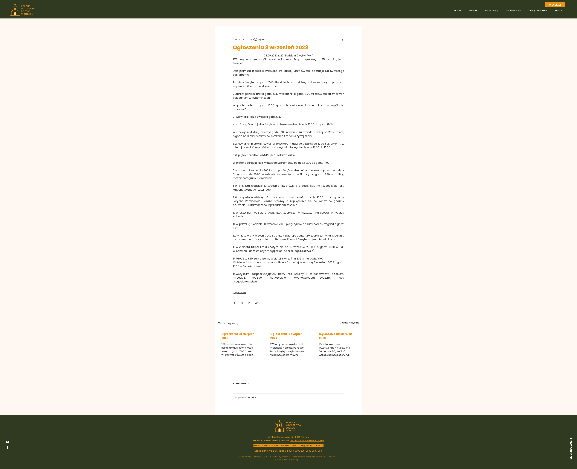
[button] (571, 448)
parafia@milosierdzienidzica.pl (307, 440)
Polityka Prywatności (280, 456)
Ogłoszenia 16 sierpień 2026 (286, 336)
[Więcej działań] (342, 39)
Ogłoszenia (240, 292)
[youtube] (7, 442)
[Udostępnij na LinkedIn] (249, 302)
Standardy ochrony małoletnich (309, 456)
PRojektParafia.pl (291, 459)
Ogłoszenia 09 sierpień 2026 (335, 336)
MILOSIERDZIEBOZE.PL (257, 456)
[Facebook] (7, 447)
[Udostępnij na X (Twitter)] (241, 302)
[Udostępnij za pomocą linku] (256, 302)
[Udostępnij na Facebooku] (234, 302)
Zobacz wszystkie (349, 322)
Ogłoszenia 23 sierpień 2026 (237, 336)
